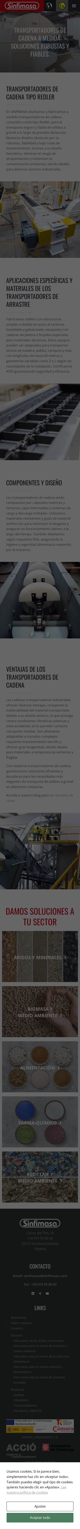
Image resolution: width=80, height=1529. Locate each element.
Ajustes (40, 1506)
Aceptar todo (40, 1517)
